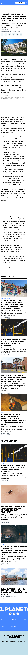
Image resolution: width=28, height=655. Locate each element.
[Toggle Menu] (26, 3)
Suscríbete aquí (5, 98)
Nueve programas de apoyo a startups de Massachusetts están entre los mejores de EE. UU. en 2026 (14, 550)
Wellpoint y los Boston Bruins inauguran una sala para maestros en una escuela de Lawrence (13, 378)
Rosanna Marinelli (5, 317)
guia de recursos (5, 298)
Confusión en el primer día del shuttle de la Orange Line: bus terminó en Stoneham (13, 343)
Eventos (3, 412)
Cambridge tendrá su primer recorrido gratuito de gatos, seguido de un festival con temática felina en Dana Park (13, 419)
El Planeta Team (4, 29)
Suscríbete (21, 2)
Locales (3, 11)
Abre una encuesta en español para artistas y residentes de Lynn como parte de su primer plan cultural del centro (12, 304)
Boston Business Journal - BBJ (8, 596)
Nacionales (13, 626)
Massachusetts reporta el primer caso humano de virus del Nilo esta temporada (13, 509)
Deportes (13, 619)
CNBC (10, 145)
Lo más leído (14, 629)
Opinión (13, 623)
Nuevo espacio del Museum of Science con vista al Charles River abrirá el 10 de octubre (14, 592)
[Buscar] (13, 2)
